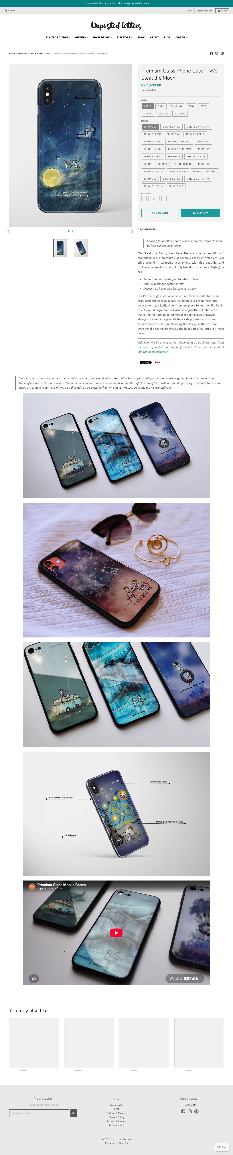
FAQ (116, 1109)
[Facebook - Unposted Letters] (211, 53)
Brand (144, 100)
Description (146, 229)
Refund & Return (116, 1113)
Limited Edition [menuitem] (57, 37)
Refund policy (116, 1125)
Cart (224, 10)
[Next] (132, 231)
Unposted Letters (121, 1139)
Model (144, 121)
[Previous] (9, 231)
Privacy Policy (116, 1117)
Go (73, 1113)
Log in (189, 10)
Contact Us (190, 1104)
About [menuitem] (154, 37)
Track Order (116, 1105)
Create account (204, 10)
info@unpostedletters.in (153, 352)
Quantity (146, 193)
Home (12, 53)
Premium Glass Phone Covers (34, 53)
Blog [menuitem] (167, 37)
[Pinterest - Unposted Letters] (222, 53)
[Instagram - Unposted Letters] (216, 53)
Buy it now (200, 213)
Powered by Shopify (116, 1143)
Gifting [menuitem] (80, 37)
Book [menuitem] (141, 37)
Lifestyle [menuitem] (123, 37)
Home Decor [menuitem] (101, 37)
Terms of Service (116, 1121)
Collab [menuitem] (180, 37)
